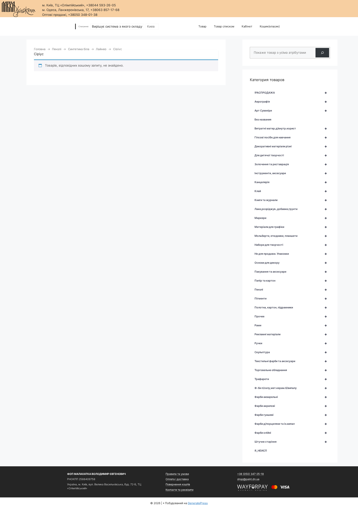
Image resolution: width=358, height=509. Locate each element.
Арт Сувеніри (291, 110)
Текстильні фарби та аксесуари (291, 361)
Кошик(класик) (270, 26)
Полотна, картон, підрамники (291, 307)
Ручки (291, 343)
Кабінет (247, 26)
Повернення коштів (178, 484)
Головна (39, 49)
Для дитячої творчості (291, 155)
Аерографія (291, 101)
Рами (291, 325)
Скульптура (291, 352)
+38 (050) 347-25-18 (250, 473)
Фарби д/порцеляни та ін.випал (291, 424)
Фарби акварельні (291, 397)
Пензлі (56, 49)
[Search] (322, 52)
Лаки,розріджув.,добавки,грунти (291, 209)
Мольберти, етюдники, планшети (291, 236)
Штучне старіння (291, 441)
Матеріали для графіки (291, 227)
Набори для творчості (291, 245)
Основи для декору (291, 262)
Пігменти (291, 298)
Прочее (291, 316)
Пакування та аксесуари (291, 271)
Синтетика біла (78, 49)
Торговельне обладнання (291, 370)
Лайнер (101, 49)
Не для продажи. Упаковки (291, 254)
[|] (18, 8)
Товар (202, 26)
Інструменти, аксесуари (291, 173)
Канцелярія (291, 182)
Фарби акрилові (291, 406)
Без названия (263, 119)
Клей (291, 191)
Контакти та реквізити (179, 489)
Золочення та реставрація (291, 164)
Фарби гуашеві (291, 415)
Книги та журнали (291, 200)
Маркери (291, 218)
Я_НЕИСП (261, 450)
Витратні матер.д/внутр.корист (291, 128)
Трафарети (291, 379)
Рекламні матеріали (291, 334)
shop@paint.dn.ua (248, 479)
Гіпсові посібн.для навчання (291, 137)
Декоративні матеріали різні (291, 146)
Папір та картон (291, 280)
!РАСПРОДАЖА (291, 92)
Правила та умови (177, 473)
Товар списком (224, 26)
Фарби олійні (291, 433)
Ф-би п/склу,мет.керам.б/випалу (291, 388)
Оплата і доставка (177, 479)
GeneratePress (198, 503)
